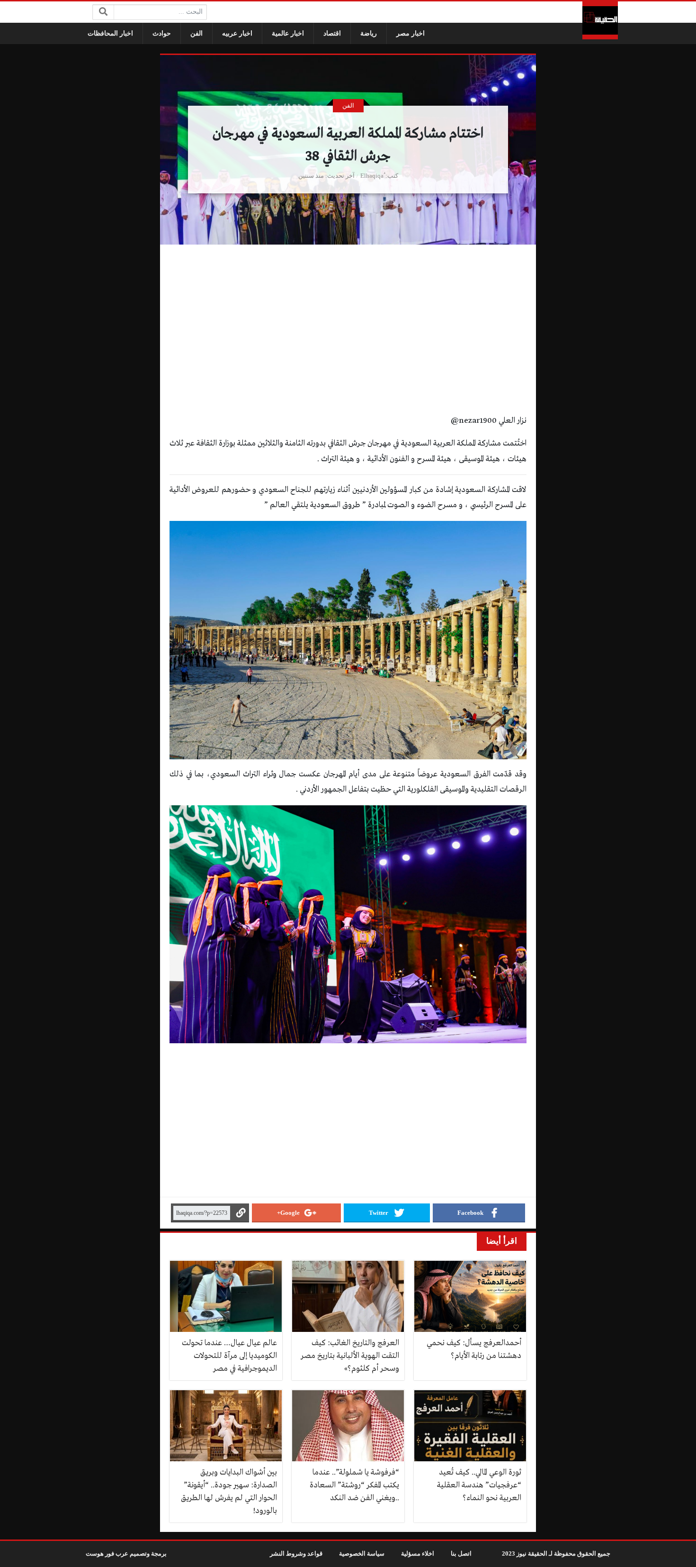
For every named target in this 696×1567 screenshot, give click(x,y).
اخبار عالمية (288, 33)
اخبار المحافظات (110, 33)
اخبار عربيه (237, 33)
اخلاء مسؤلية (417, 1553)
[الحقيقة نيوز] (600, 20)
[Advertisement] (348, 343)
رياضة (368, 33)
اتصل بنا (461, 1553)
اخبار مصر (410, 33)
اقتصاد (332, 33)
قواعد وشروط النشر (296, 1553)
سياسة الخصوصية (361, 1553)
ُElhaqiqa (372, 176)
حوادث (161, 33)
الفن (196, 33)
